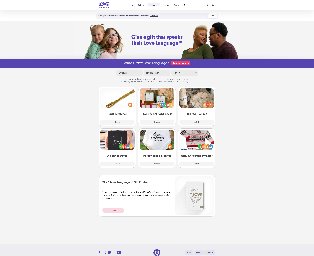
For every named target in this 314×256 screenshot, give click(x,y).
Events (166, 5)
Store (176, 5)
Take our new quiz (181, 63)
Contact (210, 253)
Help (189, 253)
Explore (113, 210)
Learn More (154, 16)
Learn (130, 5)
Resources (153, 5)
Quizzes (141, 5)
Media (198, 253)
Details (117, 122)
